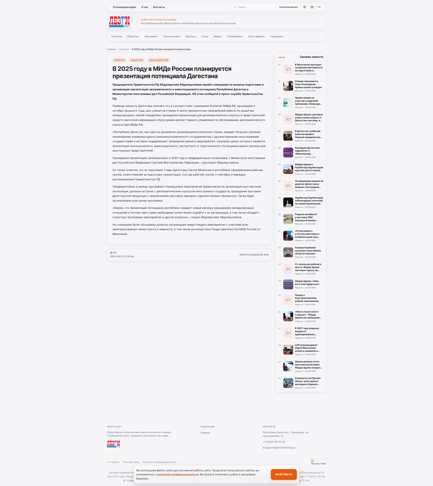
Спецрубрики (235, 36)
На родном (277, 36)
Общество (133, 36)
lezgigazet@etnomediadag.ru (279, 447)
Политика (116, 36)
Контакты (159, 7)
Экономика (151, 36)
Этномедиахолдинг (124, 7)
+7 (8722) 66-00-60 (274, 441)
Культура (191, 36)
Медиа (218, 36)
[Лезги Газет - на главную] (119, 22)
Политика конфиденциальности (160, 462)
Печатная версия (288, 7)
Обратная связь (131, 462)
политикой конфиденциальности (177, 474)
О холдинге (113, 462)
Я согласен (283, 474)
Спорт (205, 36)
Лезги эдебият (257, 36)
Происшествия (172, 36)
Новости (124, 49)
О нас (144, 7)
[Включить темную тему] (305, 7)
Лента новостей (158, 60)
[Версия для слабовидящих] (312, 7)
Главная (111, 49)
